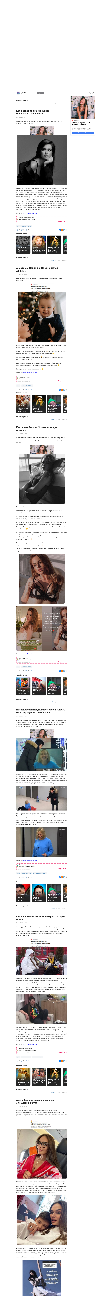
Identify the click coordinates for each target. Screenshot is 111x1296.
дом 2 (18, 95)
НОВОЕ (71, 2)
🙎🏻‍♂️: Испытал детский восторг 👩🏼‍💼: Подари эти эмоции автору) (26, 892)
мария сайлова (26, 95)
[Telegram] (64, 99)
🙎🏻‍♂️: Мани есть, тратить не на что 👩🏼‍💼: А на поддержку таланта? (26, 87)
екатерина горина (26, 693)
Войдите (53, 129)
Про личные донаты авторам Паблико (23, 91)
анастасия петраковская (39, 899)
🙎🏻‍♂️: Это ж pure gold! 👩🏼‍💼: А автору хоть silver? (24, 685)
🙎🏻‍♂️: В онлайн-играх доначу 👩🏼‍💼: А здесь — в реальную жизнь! (26, 1075)
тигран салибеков (26, 899)
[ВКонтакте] (60, 99)
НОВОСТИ (57, 2)
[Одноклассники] (62, 99)
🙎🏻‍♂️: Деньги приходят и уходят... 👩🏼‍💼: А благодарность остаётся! (26, 245)
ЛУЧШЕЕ (75, 2)
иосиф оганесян (26, 1083)
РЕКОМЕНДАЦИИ (64, 2)
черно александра (37, 95)
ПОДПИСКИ (80, 2)
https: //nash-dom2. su (30, 82)
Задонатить (41, 2)
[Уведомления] (90, 2)
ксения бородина (21, 252)
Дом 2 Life (23, 1)
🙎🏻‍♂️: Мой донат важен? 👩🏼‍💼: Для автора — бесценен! (25, 404)
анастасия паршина (27, 412)
